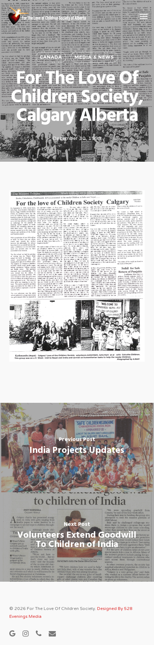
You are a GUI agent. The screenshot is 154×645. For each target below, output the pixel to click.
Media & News (94, 57)
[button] (144, 16)
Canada (51, 57)
